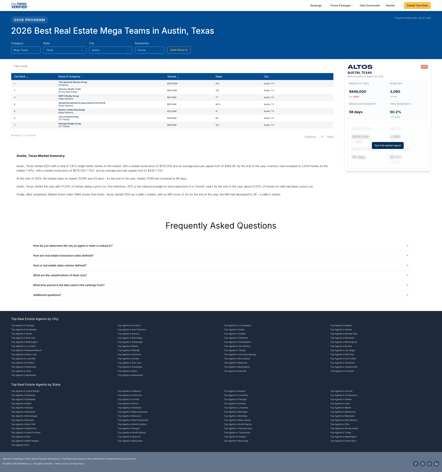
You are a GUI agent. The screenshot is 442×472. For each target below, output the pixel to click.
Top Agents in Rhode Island (344, 428)
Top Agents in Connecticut (343, 395)
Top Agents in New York (23, 338)
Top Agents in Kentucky (129, 407)
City (91, 43)
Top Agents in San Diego (130, 338)
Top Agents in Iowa (340, 403)
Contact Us (130, 458)
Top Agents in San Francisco (131, 329)
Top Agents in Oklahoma (23, 428)
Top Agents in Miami (127, 346)
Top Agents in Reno (127, 371)
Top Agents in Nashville (342, 338)
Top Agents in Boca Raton (237, 358)
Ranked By (142, 43)
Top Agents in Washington (24, 342)
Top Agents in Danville (235, 371)
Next (330, 137)
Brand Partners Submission (46, 458)
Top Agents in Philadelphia (237, 342)
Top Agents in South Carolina (25, 432)
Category (17, 43)
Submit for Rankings (13, 458)
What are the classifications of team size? (60, 275)
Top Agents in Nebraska (342, 416)
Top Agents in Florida (128, 399)
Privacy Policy (77, 463)
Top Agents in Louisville (23, 358)
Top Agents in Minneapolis (343, 342)
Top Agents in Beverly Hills (343, 333)
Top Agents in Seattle (235, 333)
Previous (310, 137)
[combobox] (25, 50)
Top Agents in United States (25, 391)
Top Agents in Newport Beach (26, 350)
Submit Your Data (417, 5)
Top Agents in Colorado (236, 395)
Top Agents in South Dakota (131, 432)
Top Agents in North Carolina (131, 424)
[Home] (19, 5)
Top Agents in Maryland (23, 411)
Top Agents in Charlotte (236, 338)
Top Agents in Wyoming (236, 441)
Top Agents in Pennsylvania (238, 428)
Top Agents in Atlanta (341, 329)
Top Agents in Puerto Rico (343, 441)
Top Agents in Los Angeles (237, 325)
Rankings (316, 5)
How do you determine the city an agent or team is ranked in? (73, 245)
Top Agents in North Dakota (238, 424)
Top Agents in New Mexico (344, 420)
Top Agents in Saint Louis (24, 354)
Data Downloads (370, 5)
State (46, 43)
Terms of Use (61, 463)
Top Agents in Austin (21, 333)
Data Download (115, 458)
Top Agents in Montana (235, 416)
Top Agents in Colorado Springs (240, 354)
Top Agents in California (129, 395)
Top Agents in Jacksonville (344, 367)
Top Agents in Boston (341, 346)
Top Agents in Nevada (22, 420)
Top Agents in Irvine (21, 371)
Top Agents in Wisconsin (130, 441)
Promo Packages (341, 5)
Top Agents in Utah (20, 436)
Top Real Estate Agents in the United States (83, 458)
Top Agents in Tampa (235, 350)
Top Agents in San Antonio (237, 346)
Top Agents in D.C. (20, 445)
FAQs (27, 458)
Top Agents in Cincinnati (342, 362)
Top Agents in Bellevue (235, 362)
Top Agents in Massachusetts (132, 411)
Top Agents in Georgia (235, 399)
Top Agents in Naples (341, 325)
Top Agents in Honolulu (342, 371)
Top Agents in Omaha (128, 358)
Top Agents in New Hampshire (132, 420)
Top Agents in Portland (22, 362)
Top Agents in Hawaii (341, 399)
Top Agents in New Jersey (237, 420)
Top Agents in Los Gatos (23, 346)
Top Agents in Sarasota (129, 354)
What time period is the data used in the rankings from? (69, 285)
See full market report (388, 145)
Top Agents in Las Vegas (342, 350)
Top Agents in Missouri (129, 416)
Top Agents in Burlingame (237, 367)
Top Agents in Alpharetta (23, 375)
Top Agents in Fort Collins (343, 358)
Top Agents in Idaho (21, 403)
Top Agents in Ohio (340, 424)
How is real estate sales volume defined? (60, 265)
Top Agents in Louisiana (236, 407)
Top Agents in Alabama (129, 391)
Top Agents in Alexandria (130, 375)
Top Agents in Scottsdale (24, 329)
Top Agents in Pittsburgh (129, 342)
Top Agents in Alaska (234, 391)
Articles (390, 5)
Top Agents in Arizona (341, 391)
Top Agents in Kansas (22, 407)
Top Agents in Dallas (234, 329)
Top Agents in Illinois (127, 403)
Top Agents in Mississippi (24, 416)
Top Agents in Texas (340, 432)
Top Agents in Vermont (129, 436)
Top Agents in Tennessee (237, 432)
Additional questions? (47, 295)
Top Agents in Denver (128, 333)
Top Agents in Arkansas (23, 395)
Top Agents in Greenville (23, 367)
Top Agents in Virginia (235, 436)
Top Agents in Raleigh (128, 350)
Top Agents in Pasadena (129, 367)
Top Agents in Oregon (128, 428)
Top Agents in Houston (129, 325)
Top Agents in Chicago (22, 325)
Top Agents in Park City (342, 354)
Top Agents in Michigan (236, 411)
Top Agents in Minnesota (342, 411)
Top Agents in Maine (340, 407)
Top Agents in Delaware (23, 399)
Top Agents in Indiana (235, 403)
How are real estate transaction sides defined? (63, 255)
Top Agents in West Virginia (25, 441)
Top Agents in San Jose (129, 362)
